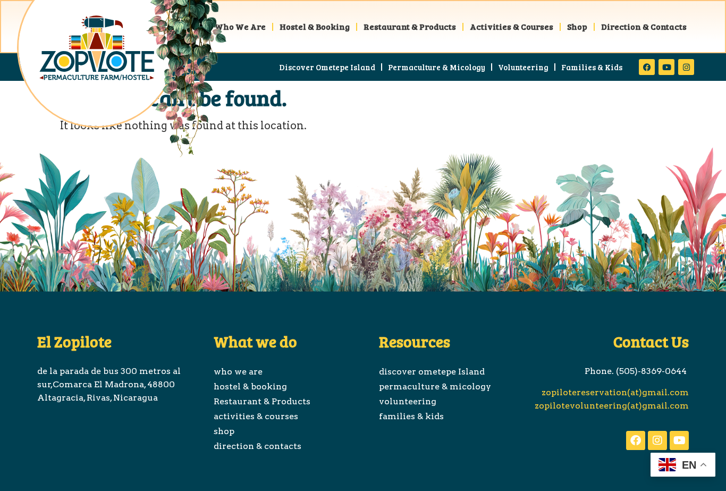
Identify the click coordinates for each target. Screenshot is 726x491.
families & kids (591, 67)
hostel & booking (315, 26)
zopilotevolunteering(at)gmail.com (612, 406)
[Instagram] (686, 67)
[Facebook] (647, 67)
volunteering (523, 67)
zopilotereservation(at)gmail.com (614, 392)
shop (577, 26)
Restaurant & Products (410, 26)
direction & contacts (644, 26)
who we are (240, 26)
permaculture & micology (436, 67)
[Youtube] (666, 67)
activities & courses (511, 26)
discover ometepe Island (327, 67)
